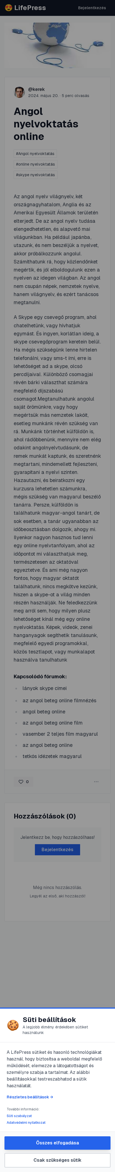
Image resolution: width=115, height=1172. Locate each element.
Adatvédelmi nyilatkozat (26, 1123)
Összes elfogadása (57, 1143)
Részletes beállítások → (30, 1097)
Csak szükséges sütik (57, 1160)
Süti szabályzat (19, 1116)
